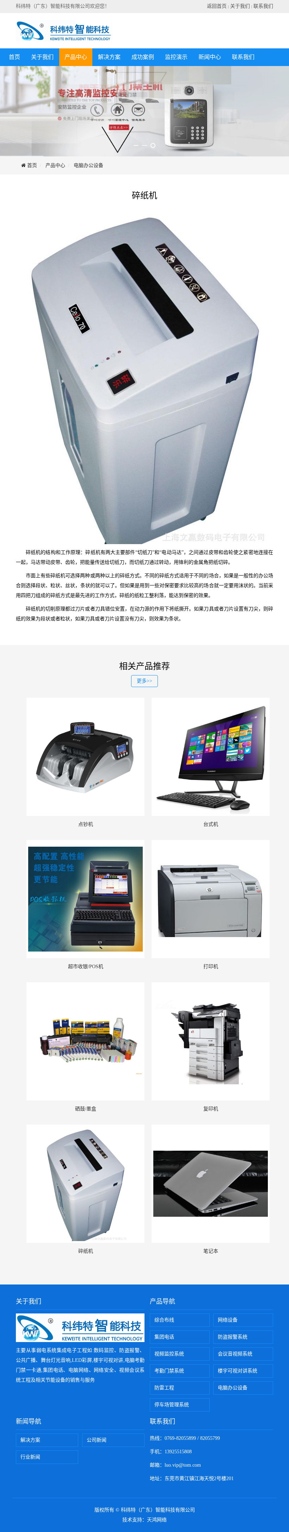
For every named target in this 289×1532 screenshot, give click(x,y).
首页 (14, 57)
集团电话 (164, 1337)
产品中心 (75, 57)
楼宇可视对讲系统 (237, 1370)
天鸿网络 (157, 1519)
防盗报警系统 (232, 1337)
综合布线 (164, 1320)
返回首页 (217, 6)
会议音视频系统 (235, 1354)
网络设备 (228, 1320)
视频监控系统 (169, 1354)
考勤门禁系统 (169, 1370)
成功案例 (142, 57)
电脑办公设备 (88, 165)
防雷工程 (164, 1387)
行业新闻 (30, 1457)
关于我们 (240, 6)
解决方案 (109, 57)
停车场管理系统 (171, 1404)
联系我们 (263, 6)
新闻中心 (209, 57)
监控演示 (176, 57)
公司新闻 (96, 1440)
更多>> (144, 681)
